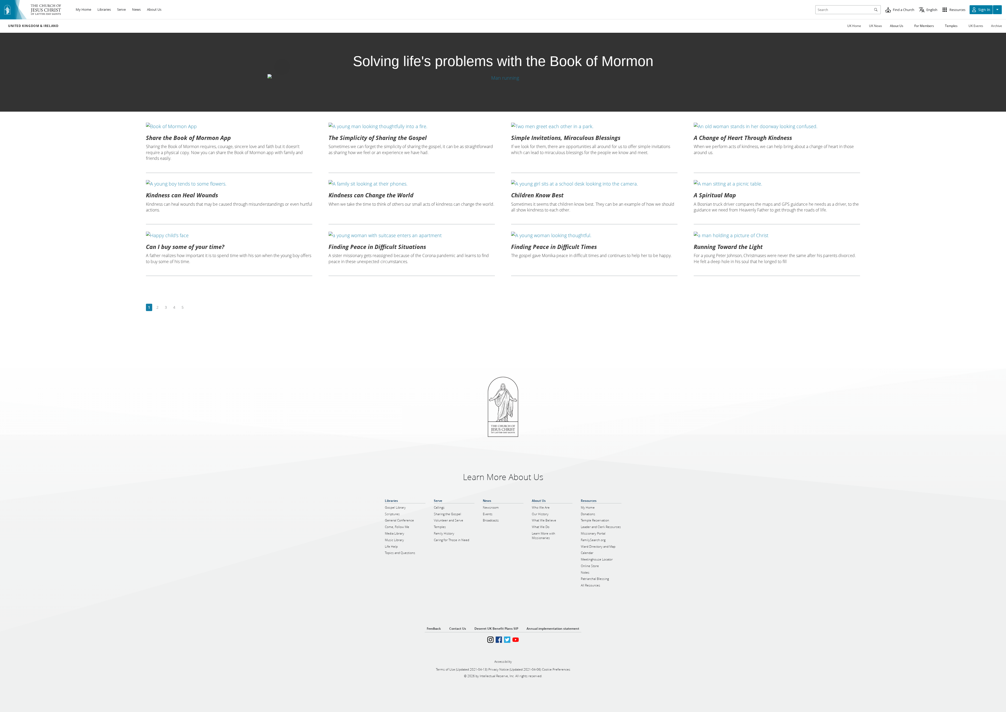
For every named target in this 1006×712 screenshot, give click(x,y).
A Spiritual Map (715, 195)
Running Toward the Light (728, 247)
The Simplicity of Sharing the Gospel (378, 138)
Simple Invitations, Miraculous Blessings (565, 138)
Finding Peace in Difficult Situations (377, 247)
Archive (996, 26)
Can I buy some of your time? (185, 247)
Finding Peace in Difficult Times (554, 247)
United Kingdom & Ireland (33, 26)
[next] (191, 307)
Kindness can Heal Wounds (182, 195)
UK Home (854, 26)
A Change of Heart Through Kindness (743, 138)
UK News (875, 26)
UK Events (976, 26)
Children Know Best (537, 195)
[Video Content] (502, 78)
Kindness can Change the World (371, 195)
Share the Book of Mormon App (188, 138)
